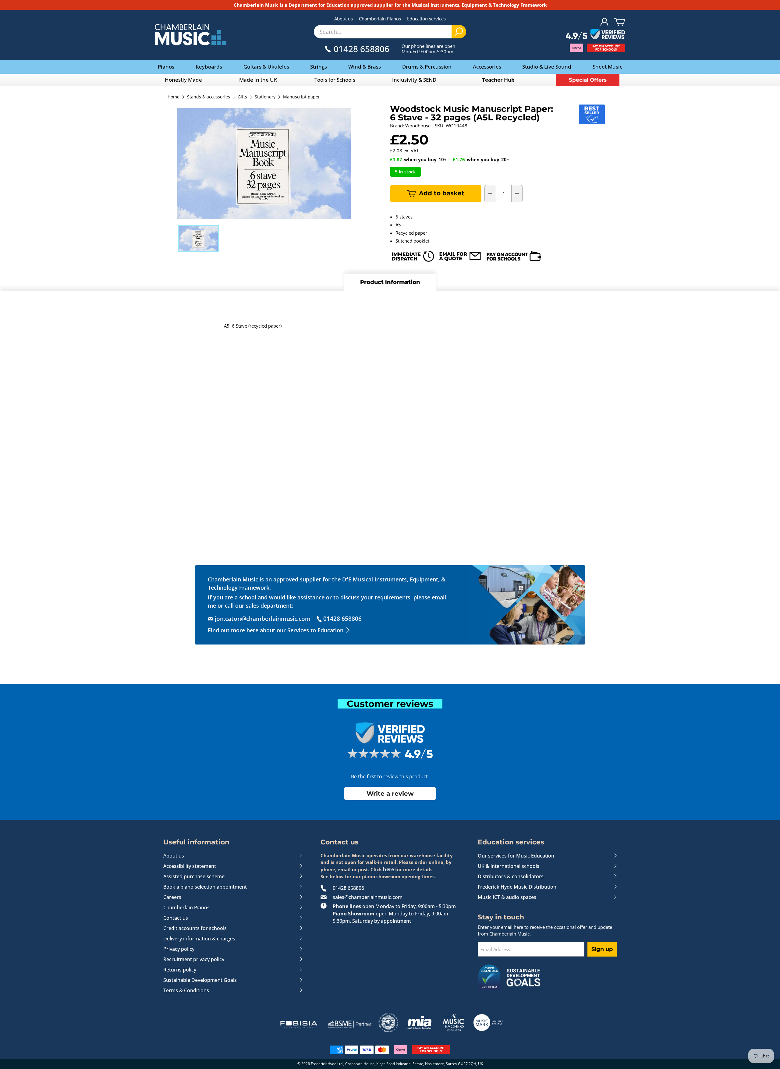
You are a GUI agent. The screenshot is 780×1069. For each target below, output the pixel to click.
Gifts (242, 97)
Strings (318, 66)
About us (343, 19)
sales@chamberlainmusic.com (367, 897)
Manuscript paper (301, 97)
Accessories (487, 66)
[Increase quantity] (517, 193)
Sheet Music (607, 66)
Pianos (166, 66)
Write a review (390, 793)
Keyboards (209, 66)
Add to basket (441, 193)
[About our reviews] (595, 35)
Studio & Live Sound (546, 66)
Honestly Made (183, 79)
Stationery (265, 97)
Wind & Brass (364, 66)
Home (173, 97)
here (388, 869)
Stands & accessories (208, 97)
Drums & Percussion (427, 66)
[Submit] (459, 31)
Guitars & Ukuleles (266, 66)
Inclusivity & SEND (414, 79)
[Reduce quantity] (490, 193)
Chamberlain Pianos (380, 19)
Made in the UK (258, 79)
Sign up (602, 949)
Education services (426, 19)
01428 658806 (348, 888)
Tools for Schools (334, 79)
